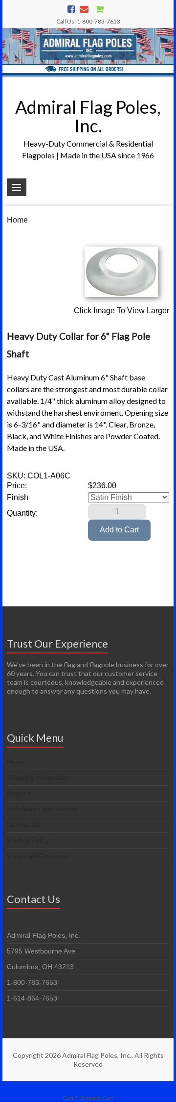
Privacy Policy (28, 840)
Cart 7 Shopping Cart (88, 1098)
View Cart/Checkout (37, 856)
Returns (19, 793)
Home (17, 220)
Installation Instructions (42, 809)
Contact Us (24, 824)
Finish (17, 497)
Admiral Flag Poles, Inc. (88, 116)
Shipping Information (39, 777)
